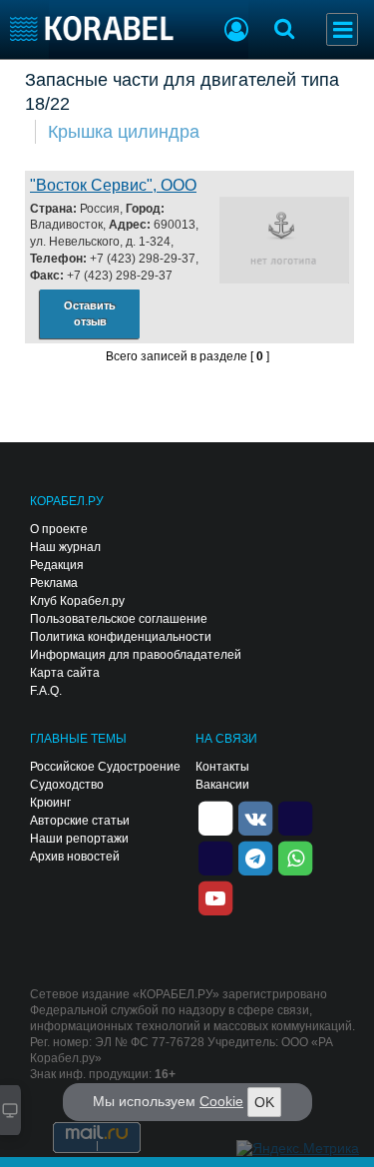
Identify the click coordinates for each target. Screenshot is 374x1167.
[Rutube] (295, 817)
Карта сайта (65, 673)
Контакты (222, 767)
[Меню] (342, 29)
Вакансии (222, 785)
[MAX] (215, 857)
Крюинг (50, 803)
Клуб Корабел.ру (77, 601)
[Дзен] (215, 817)
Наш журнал (65, 547)
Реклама (54, 583)
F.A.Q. (46, 691)
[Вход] (236, 32)
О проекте (59, 529)
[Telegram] (255, 857)
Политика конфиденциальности (120, 637)
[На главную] (92, 28)
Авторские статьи (80, 821)
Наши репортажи (79, 839)
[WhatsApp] (295, 857)
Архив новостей (75, 857)
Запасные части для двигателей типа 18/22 (182, 92)
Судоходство (67, 785)
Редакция (57, 565)
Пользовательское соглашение (118, 619)
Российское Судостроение (105, 767)
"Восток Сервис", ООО (113, 185)
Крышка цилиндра (123, 132)
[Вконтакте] (255, 817)
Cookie (221, 1101)
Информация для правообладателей (135, 655)
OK (264, 1102)
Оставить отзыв (90, 313)
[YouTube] (215, 896)
